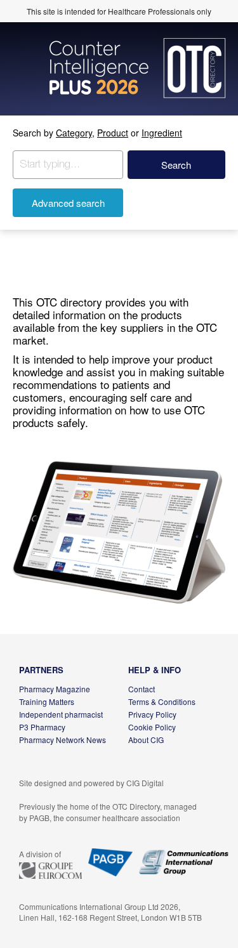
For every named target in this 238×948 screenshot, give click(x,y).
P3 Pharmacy (42, 726)
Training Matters (46, 701)
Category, (75, 132)
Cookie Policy (152, 726)
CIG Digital (145, 782)
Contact (141, 688)
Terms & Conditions (161, 701)
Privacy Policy (152, 714)
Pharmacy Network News (62, 739)
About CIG (146, 739)
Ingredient (162, 132)
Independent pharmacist (61, 714)
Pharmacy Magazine (54, 688)
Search (176, 164)
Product (112, 132)
